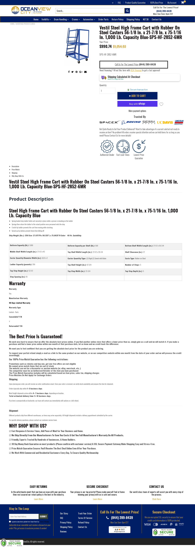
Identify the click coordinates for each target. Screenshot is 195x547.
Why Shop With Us (18, 176)
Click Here (156, 499)
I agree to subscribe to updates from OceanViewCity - (30, 521)
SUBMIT (43, 516)
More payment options (137, 111)
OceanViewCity (23, 541)
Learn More (38, 499)
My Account (172, 2)
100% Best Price (156, 2)
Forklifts (45, 19)
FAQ (119, 2)
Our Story (64, 513)
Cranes (75, 19)
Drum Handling (60, 19)
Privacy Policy (65, 522)
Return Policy (117, 19)
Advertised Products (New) (25, 23)
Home (36, 19)
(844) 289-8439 (164, 11)
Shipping (14, 172)
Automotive (88, 19)
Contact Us (156, 19)
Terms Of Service (44, 521)
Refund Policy (83, 522)
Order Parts (103, 19)
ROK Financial (136, 70)
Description (15, 166)
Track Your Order (85, 513)
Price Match (16, 169)
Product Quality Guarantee (135, 2)
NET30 (146, 19)
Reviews (63, 531)
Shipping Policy (133, 19)
